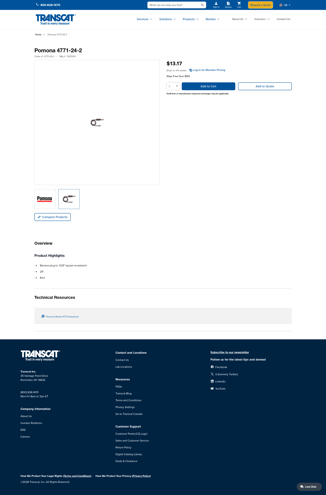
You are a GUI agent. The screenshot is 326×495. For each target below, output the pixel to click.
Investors (260, 19)
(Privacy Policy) (141, 476)
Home (38, 34)
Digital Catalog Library (129, 454)
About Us (238, 19)
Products (189, 19)
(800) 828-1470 (30, 392)
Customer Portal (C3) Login (132, 434)
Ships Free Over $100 (178, 76)
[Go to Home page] (56, 19)
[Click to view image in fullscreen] (97, 122)
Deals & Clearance (126, 461)
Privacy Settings (125, 407)
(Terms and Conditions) (77, 476)
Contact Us (283, 19)
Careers (25, 436)
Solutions (165, 19)
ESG (23, 430)
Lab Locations (124, 367)
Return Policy (123, 447)
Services (142, 19)
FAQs (119, 386)
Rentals (211, 19)
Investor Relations (31, 423)
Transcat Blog (124, 393)
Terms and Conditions (128, 400)
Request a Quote (260, 5)
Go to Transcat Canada (129, 414)
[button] (284, 5)
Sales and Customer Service (132, 440)
